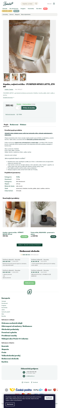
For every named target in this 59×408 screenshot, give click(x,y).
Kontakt (5, 346)
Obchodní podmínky (10, 329)
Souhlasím (49, 398)
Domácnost (5, 303)
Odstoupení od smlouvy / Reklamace (17, 326)
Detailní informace (8, 97)
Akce (3, 314)
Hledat (36, 3)
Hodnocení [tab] (14, 125)
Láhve (3, 310)
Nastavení (10, 404)
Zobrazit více (29, 283)
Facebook (35, 382)
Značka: (9, 89)
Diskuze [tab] (23, 125)
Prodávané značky (9, 335)
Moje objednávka (25, 14)
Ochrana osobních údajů (12, 323)
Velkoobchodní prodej (11, 355)
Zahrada (4, 301)
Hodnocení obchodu (29, 251)
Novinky (4, 316)
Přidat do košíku (29, 108)
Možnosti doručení (10, 114)
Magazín (17, 14)
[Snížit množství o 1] (20, 109)
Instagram (26, 382)
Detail (53, 236)
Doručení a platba (9, 332)
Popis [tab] (6, 125)
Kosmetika (4, 307)
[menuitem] (5, 9)
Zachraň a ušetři (6, 312)
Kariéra (5, 362)
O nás (4, 352)
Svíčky (18, 177)
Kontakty (5, 14)
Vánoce (11, 14)
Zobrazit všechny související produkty (29, 245)
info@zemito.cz (30, 376)
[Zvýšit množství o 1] (20, 107)
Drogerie (4, 305)
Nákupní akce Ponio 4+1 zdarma (15, 339)
